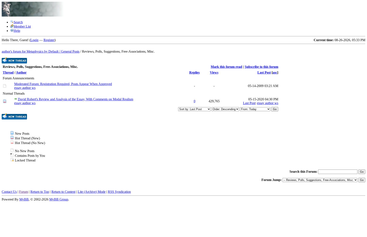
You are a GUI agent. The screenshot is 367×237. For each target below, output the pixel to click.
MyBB (24, 199)
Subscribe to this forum (261, 67)
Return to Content (63, 192)
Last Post (264, 72)
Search (18, 22)
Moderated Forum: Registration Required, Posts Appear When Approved (63, 84)
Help (17, 30)
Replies (194, 72)
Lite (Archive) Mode (92, 192)
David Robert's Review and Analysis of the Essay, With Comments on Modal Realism (75, 99)
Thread (8, 72)
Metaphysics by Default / (44, 51)
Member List (22, 26)
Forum (23, 192)
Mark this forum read (226, 67)
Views (214, 72)
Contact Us (9, 192)
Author (21, 72)
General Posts (70, 51)
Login (34, 40)
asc (275, 72)
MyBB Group (58, 199)
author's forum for (14, 51)
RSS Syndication (119, 192)
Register (49, 40)
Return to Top (39, 192)
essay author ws (24, 88)
